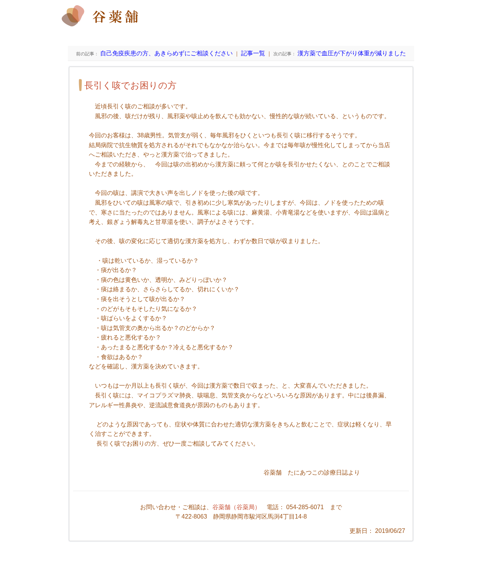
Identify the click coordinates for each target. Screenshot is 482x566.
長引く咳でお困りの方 (130, 85)
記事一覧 (253, 53)
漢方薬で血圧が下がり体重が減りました (339, 53)
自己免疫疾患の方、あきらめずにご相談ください (154, 53)
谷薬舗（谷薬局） (236, 507)
